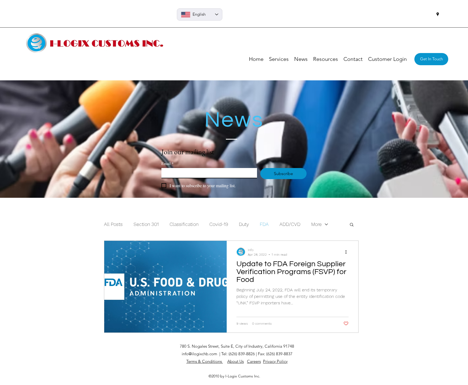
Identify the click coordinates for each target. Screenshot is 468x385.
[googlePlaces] (437, 14)
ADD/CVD (290, 224)
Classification (184, 224)
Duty (244, 224)
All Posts (113, 224)
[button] (351, 225)
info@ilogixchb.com (199, 353)
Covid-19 (218, 224)
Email (167, 163)
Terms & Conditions (204, 361)
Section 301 (146, 224)
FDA (264, 224)
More (316, 224)
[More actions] (347, 252)
